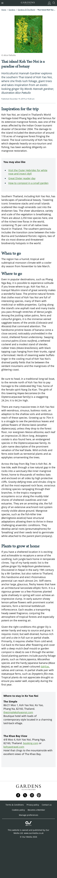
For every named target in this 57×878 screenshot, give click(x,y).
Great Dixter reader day (21, 178)
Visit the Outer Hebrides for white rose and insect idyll (27, 172)
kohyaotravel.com (13, 746)
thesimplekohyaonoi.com (18, 712)
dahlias (45, 666)
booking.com (30, 743)
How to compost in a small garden (28, 183)
